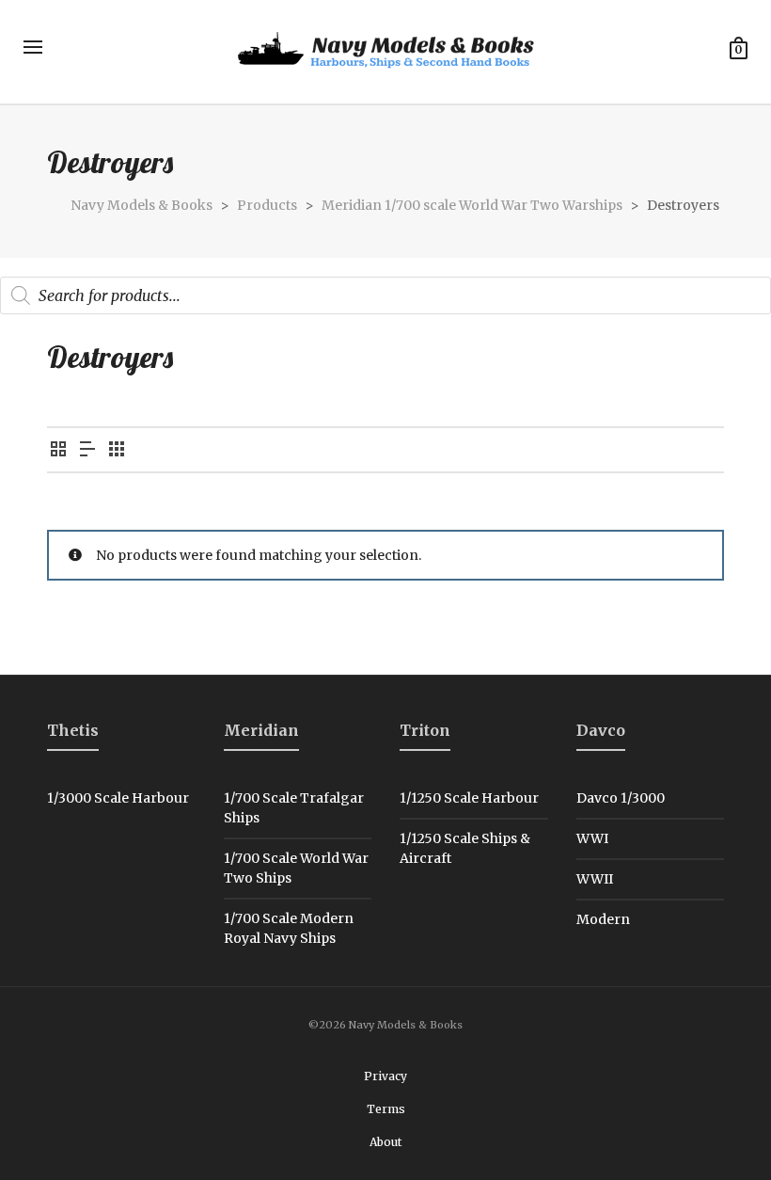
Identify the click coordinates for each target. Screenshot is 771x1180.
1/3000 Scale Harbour (118, 797)
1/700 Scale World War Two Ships (296, 868)
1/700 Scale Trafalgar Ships (294, 807)
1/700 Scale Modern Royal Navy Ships (289, 928)
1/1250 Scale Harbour (469, 797)
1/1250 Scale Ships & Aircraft (465, 848)
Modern (603, 919)
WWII (594, 878)
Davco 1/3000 (620, 797)
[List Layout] (87, 450)
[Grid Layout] (116, 450)
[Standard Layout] (58, 450)
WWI (592, 838)
